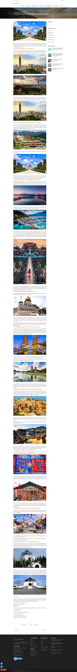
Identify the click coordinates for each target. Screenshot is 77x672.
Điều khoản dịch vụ (33, 650)
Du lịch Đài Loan (24, 12)
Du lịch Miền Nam (50, 37)
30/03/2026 (54, 66)
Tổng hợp (49, 30)
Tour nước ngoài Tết (44, 648)
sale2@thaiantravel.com (19, 651)
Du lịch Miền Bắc (50, 32)
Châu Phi (42, 644)
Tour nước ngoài (18, 609)
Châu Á (42, 639)
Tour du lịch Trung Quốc (44, 647)
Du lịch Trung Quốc (51, 39)
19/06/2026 (54, 51)
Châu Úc (42, 645)
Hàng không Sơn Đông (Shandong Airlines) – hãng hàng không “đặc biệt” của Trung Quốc (57, 54)
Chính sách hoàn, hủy (33, 653)
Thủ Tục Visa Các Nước (44, 650)
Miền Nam (31, 641)
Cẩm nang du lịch (18, 12)
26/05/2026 (54, 57)
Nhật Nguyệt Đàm (22, 181)
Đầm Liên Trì (32, 331)
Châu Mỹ (42, 642)
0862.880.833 (19, 649)
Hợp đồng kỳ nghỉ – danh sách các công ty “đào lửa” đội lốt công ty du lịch (57, 49)
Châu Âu (42, 641)
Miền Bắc (31, 639)
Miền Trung (32, 642)
